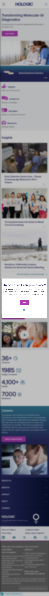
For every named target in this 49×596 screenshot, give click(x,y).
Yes (24, 303)
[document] (24, 298)
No (24, 310)
